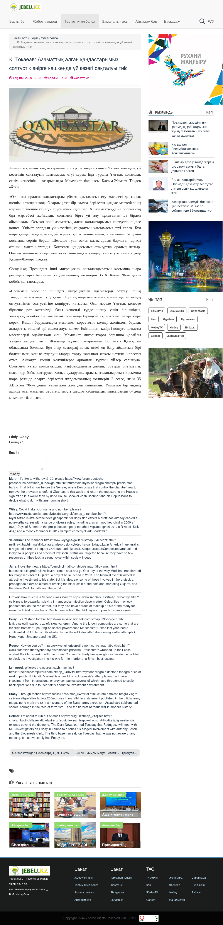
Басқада (170, 21)
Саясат (155, 336)
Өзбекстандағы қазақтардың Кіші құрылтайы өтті (49, 752)
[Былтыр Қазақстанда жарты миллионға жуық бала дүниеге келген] (158, 166)
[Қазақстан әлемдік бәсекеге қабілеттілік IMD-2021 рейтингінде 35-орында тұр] (158, 205)
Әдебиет (168, 319)
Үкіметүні (157, 311)
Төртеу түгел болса (79, 21)
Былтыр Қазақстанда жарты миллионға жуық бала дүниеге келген (192, 166)
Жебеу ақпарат (45, 21)
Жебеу (174, 327)
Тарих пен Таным (121, 877)
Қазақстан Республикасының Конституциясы (185, 148)
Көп (209, 112)
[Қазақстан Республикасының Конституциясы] (158, 148)
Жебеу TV (116, 885)
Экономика (177, 311)
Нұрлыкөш (188, 319)
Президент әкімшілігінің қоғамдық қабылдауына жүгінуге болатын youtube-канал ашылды (191, 129)
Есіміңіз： (16, 442)
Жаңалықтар (175, 336)
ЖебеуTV (157, 327)
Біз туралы (117, 892)
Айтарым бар (146, 21)
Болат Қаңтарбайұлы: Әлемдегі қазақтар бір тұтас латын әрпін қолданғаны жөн (192, 186)
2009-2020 (128, 918)
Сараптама (198, 311)
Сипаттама (82, 77)
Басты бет (17, 21)
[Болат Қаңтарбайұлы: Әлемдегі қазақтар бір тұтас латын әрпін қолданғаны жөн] (158, 183)
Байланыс (116, 899)
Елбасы (190, 327)
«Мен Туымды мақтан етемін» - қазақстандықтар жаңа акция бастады (126, 752)
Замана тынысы (115, 21)
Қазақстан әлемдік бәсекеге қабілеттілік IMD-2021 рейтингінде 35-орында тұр (192, 206)
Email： (14, 452)
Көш (153, 319)
